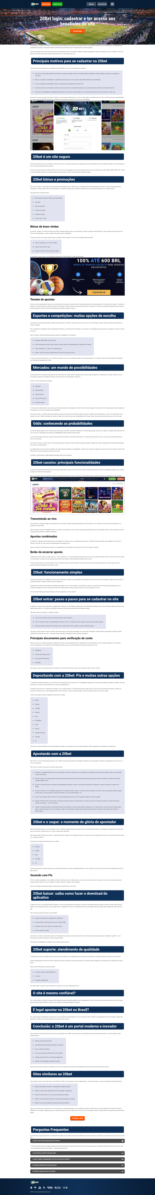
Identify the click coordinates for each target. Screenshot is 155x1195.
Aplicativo (102, 4)
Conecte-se (57, 4)
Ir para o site (77, 1118)
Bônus (91, 4)
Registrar (46, 4)
